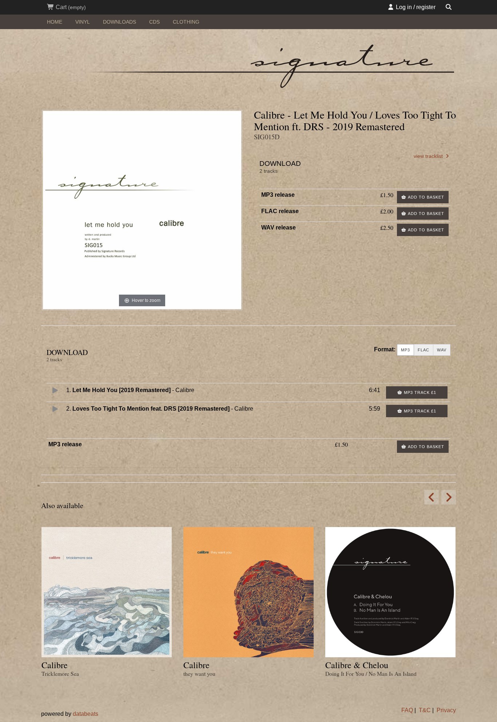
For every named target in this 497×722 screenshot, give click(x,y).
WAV (441, 350)
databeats (85, 714)
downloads (119, 22)
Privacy (446, 710)
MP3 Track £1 (419, 392)
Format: (384, 349)
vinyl (82, 22)
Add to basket (425, 197)
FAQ (407, 710)
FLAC (423, 350)
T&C (425, 710)
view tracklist (429, 156)
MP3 (405, 350)
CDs (154, 22)
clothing (186, 22)
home (54, 22)
